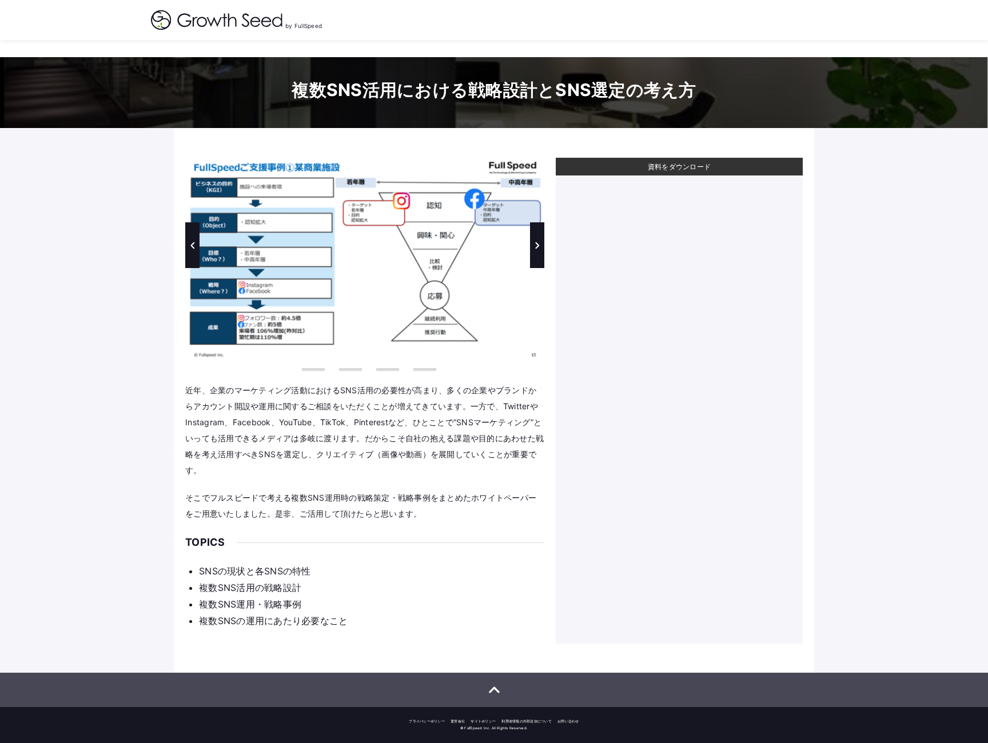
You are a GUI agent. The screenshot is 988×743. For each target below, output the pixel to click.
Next (537, 245)
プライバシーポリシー (427, 721)
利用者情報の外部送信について (526, 721)
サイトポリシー (483, 721)
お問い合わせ (568, 721)
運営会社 (458, 721)
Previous (192, 245)
